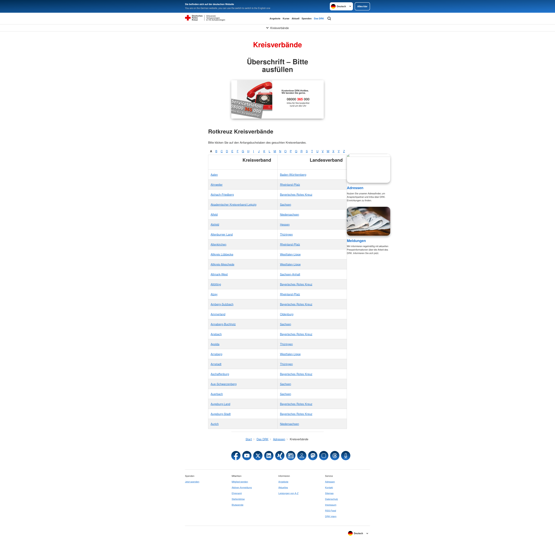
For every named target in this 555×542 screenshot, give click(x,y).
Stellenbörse (238, 499)
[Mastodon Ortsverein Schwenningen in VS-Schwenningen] (312, 455)
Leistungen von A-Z (288, 493)
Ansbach (216, 334)
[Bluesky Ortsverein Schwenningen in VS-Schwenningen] (323, 455)
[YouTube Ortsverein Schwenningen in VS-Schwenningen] (246, 455)
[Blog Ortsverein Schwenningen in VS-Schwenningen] (290, 455)
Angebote (275, 18)
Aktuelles (283, 487)
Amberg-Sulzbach (222, 304)
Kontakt (329, 487)
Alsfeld (215, 224)
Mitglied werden (240, 481)
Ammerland (218, 314)
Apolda (215, 344)
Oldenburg (286, 314)
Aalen (214, 174)
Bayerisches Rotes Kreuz (296, 194)
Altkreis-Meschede (222, 264)
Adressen (355, 187)
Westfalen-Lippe (290, 254)
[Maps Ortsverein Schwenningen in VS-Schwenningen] (301, 455)
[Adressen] (368, 168)
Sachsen (285, 204)
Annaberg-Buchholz (223, 324)
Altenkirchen (218, 244)
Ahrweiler (217, 184)
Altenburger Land (222, 234)
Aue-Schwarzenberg (224, 384)
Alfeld (214, 214)
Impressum (330, 504)
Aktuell (295, 18)
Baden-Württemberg (293, 174)
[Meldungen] (368, 221)
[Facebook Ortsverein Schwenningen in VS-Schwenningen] (235, 455)
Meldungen (356, 240)
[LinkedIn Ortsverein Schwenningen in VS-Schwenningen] (268, 455)
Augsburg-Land (220, 404)
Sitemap (329, 493)
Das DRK (319, 18)
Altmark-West (219, 274)
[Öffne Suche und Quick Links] (329, 18)
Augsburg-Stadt (221, 414)
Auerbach (217, 394)
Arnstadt (216, 364)
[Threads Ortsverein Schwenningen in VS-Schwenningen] (334, 455)
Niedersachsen (289, 214)
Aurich (215, 424)
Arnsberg (216, 354)
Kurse (286, 18)
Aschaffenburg (220, 374)
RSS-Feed (330, 510)
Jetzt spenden (192, 481)
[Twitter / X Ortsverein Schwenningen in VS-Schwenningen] (257, 455)
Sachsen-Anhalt (290, 274)
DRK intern (330, 516)
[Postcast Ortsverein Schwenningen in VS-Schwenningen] (345, 455)
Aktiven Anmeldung (242, 487)
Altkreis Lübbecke (222, 254)
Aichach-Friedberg (222, 194)
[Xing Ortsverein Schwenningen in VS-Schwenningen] (279, 455)
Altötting (216, 284)
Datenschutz (331, 499)
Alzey (214, 294)
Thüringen (286, 234)
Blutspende (237, 504)
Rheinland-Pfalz (290, 184)
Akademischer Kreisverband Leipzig (233, 204)
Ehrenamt (237, 493)
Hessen (285, 224)
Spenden (307, 18)
